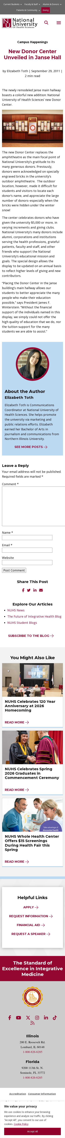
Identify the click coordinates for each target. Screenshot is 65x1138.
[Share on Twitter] (29, 590)
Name (7, 532)
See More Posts (28, 447)
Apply (28, 907)
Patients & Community (26, 10)
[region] (32, 1119)
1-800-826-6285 (32, 1052)
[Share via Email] (41, 590)
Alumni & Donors (51, 4)
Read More (14, 722)
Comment (10, 484)
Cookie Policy (21, 1124)
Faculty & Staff (31, 4)
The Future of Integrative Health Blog (34, 616)
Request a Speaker (29, 934)
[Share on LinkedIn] (34, 590)
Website (8, 558)
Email (7, 545)
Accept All (32, 1131)
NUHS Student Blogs (22, 623)
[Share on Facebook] (23, 590)
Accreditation (17, 1093)
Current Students (11, 4)
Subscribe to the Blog (28, 636)
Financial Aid (28, 925)
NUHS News (15, 610)
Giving (45, 10)
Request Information (28, 916)
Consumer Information (42, 1093)
